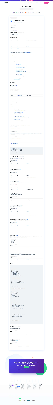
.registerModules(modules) (17, 79)
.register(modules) (18, 59)
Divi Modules (10, 386)
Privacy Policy (40, 389)
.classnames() (17, 64)
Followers (12, 381)
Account (41, 2)
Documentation (22, 385)
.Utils (14, 61)
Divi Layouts (10, 387)
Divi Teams (16, 390)
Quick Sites (10, 388)
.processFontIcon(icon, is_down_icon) (20, 71)
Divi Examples (34, 387)
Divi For (28, 2)
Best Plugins (28, 390)
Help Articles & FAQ (23, 386)
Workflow (10, 390)
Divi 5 (15, 386)
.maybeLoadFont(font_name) (19, 70)
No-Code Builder (11, 389)
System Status (22, 389)
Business (28, 388)
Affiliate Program (35, 390)
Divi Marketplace (17, 387)
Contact (37, 2)
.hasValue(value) (17, 74)
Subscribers (29, 381)
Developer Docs (22, 388)
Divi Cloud (16, 388)
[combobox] (26, 9)
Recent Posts (28, 385)
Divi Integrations (35, 388)
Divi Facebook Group (35, 386)
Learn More (31, 0)
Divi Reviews (34, 389)
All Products (32, 2)
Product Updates (29, 386)
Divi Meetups (34, 385)
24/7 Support (22, 387)
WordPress (28, 389)
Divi (24, 2)
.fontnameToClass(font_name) (19, 67)
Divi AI (16, 389)
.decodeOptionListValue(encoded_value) (18, 110)
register (17, 340)
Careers (40, 386)
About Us (40, 385)
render (11, 48)
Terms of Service (40, 388)
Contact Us (40, 387)
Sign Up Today (26, 367)
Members (18, 381)
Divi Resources (28, 387)
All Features (10, 385)
